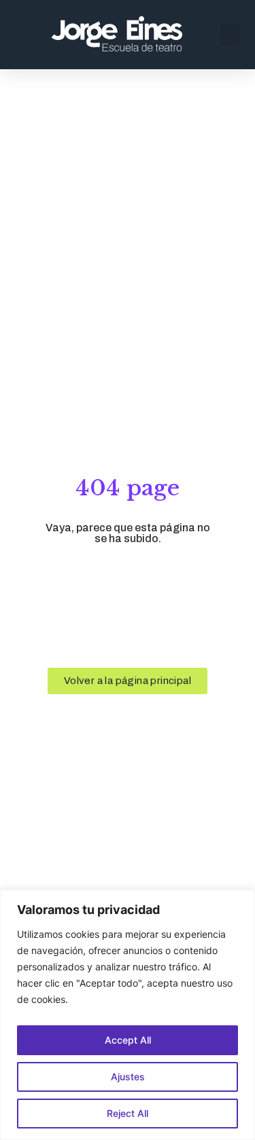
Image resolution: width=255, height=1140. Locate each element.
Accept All (128, 1040)
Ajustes (128, 1076)
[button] (229, 35)
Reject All (127, 1113)
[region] (127, 1015)
